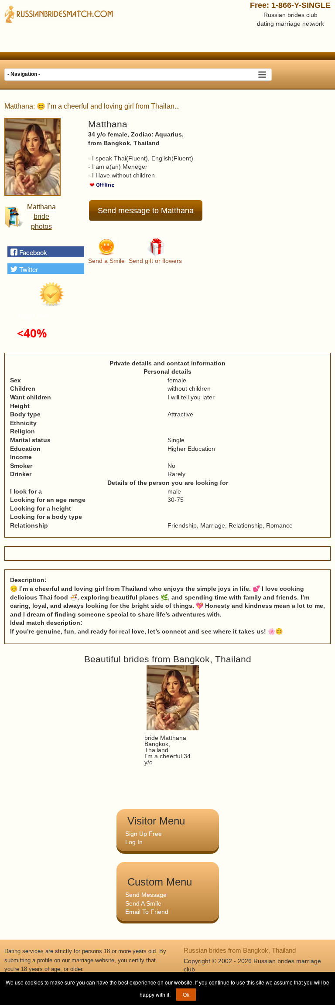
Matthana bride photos (41, 216)
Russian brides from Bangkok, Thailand (240, 950)
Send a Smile (106, 260)
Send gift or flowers (155, 260)
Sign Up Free (143, 833)
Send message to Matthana (146, 210)
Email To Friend (146, 911)
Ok (186, 994)
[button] (45, 251)
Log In (134, 841)
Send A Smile (143, 903)
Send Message (146, 894)
